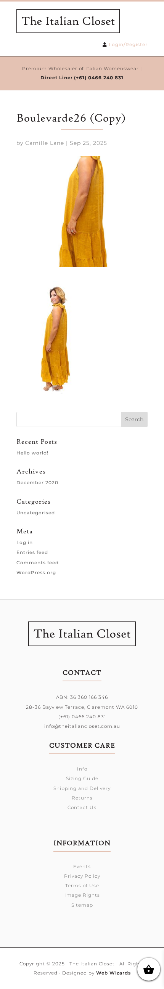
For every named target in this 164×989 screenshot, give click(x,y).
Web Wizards (113, 973)
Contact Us (82, 807)
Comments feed (37, 562)
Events (82, 866)
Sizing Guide (82, 778)
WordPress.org (36, 572)
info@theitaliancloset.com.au (82, 726)
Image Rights (82, 895)
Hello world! (32, 453)
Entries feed (32, 552)
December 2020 (37, 482)
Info (82, 769)
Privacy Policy (82, 876)
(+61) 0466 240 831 (99, 77)
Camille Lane (44, 143)
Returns (82, 798)
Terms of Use (82, 885)
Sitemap (82, 905)
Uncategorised (35, 512)
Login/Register (128, 44)
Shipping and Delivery (82, 788)
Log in (24, 542)
